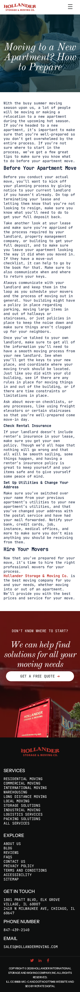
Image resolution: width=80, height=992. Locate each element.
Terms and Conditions (25, 870)
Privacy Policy (19, 866)
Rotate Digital (44, 986)
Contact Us (14, 861)
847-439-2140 (17, 930)
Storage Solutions (22, 805)
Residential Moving (23, 779)
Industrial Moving (22, 810)
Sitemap (11, 879)
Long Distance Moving (25, 796)
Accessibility (18, 874)
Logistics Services (23, 814)
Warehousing (15, 792)
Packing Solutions (22, 819)
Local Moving (17, 801)
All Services (17, 823)
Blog (8, 848)
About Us (12, 843)
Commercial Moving (22, 783)
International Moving (25, 787)
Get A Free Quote (40, 676)
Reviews (11, 852)
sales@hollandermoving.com (31, 947)
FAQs (8, 857)
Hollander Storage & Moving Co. (36, 576)
